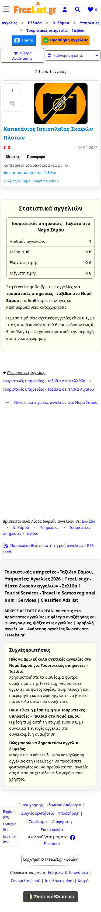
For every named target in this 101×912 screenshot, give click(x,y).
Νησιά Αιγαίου (46, 181)
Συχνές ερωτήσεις (37, 813)
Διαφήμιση (62, 821)
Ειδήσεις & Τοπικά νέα (68, 872)
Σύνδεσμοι (38, 821)
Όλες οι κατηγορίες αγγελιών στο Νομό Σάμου (51, 402)
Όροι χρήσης (31, 804)
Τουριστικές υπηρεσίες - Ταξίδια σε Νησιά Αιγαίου (48, 389)
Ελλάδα (35, 23)
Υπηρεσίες (89, 23)
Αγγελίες (9, 23)
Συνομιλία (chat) (25, 880)
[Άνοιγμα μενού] (6, 9)
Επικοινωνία (52, 829)
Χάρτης (27, 40)
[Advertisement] (50, 462)
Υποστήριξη (68, 813)
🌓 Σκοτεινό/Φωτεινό (50, 896)
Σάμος (11, 181)
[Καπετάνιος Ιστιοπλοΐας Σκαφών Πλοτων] (61, 103)
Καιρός (84, 880)
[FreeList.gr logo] (34, 9)
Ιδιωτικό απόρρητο (64, 804)
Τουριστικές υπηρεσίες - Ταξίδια (55, 30)
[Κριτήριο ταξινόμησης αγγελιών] (72, 55)
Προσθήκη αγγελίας (68, 39)
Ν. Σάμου (61, 23)
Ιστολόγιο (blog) (59, 880)
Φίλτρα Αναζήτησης (22, 55)
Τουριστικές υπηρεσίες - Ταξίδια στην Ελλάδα (44, 380)
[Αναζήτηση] (77, 9)
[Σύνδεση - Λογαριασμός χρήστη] (64, 8)
